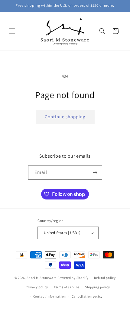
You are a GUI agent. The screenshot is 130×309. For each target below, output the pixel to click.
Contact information (49, 296)
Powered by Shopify (73, 278)
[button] (12, 31)
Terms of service (66, 287)
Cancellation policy (87, 296)
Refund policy (104, 278)
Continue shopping (65, 116)
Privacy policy (37, 287)
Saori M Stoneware (42, 278)
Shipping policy (97, 287)
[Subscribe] (95, 172)
